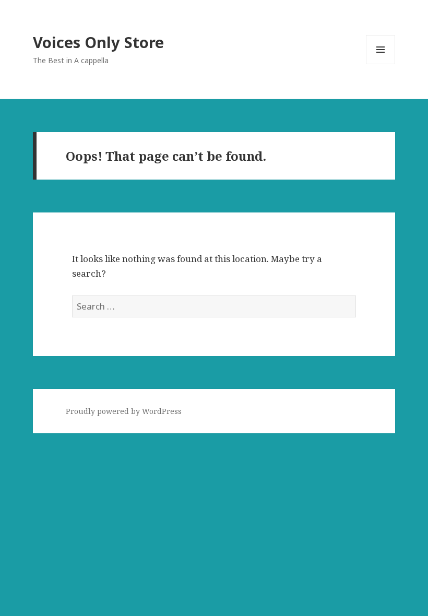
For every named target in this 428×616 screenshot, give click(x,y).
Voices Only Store (98, 42)
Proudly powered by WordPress (124, 411)
